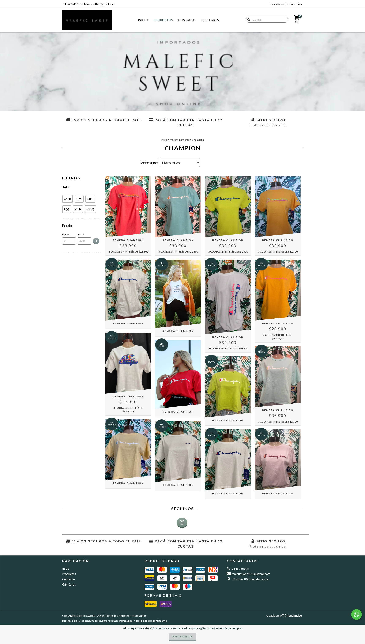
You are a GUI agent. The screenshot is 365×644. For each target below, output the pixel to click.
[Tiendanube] (284, 616)
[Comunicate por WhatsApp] (356, 614)
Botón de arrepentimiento (151, 620)
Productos (163, 20)
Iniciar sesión (294, 3)
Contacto (187, 20)
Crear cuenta (276, 3)
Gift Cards (210, 20)
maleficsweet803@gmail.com (97, 3)
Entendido (182, 636)
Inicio (143, 20)
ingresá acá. (125, 620)
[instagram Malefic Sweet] (182, 523)
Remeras (184, 139)
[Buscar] (247, 19)
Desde (65, 234)
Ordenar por (149, 162)
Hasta (81, 234)
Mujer (173, 139)
